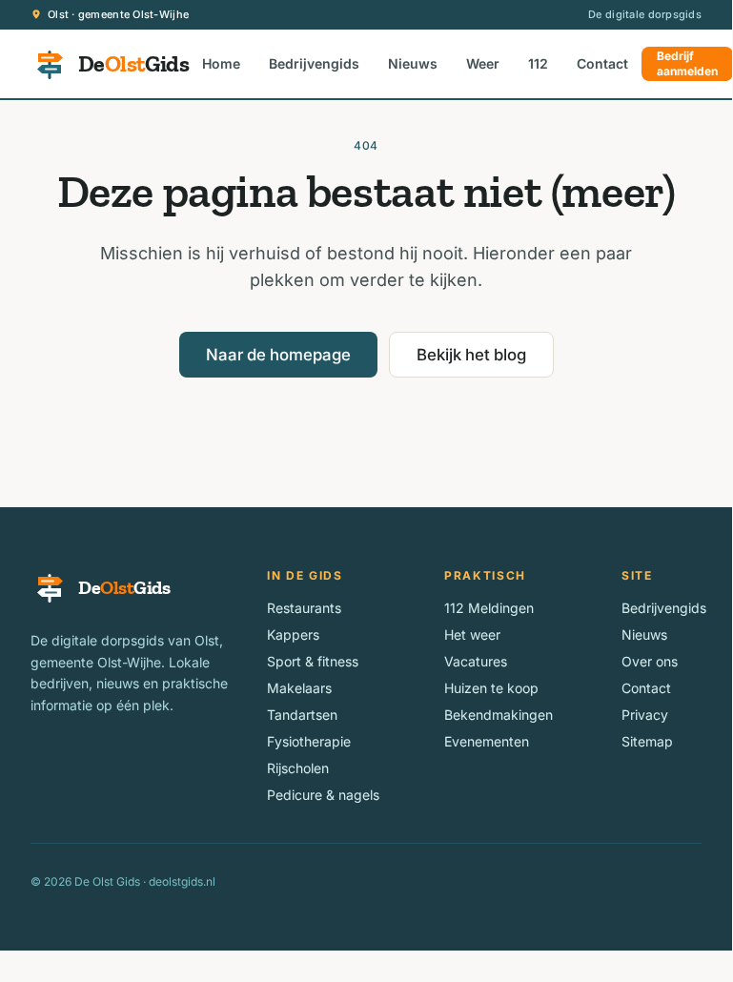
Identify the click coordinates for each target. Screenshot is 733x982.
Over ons (649, 661)
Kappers (293, 634)
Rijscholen (298, 768)
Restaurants (304, 608)
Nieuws (413, 63)
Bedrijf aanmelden (687, 63)
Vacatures (475, 661)
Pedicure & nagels (323, 795)
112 (538, 63)
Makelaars (299, 688)
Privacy (644, 714)
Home (221, 63)
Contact (602, 63)
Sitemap (647, 741)
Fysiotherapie (309, 741)
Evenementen (486, 741)
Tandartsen (302, 714)
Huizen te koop (491, 688)
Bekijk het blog (471, 354)
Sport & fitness (312, 661)
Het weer (472, 634)
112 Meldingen (489, 608)
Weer (482, 63)
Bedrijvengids (314, 63)
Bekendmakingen (498, 714)
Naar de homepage (278, 354)
